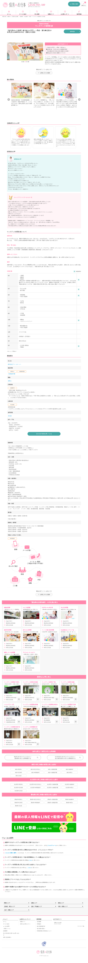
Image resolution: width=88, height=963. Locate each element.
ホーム (4, 921)
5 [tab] (28, 62)
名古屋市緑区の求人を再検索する (65, 758)
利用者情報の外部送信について (44, 931)
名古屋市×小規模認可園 (52, 787)
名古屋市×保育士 (69, 787)
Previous (8, 51)
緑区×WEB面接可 (35, 772)
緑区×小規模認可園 (52, 772)
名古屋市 (26, 16)
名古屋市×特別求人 (18, 784)
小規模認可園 (11, 374)
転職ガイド (22, 921)
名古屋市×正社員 (18, 790)
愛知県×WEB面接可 (35, 802)
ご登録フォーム (6, 928)
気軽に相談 (75, 4)
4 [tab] (27, 62)
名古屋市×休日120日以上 (35, 784)
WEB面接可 (12, 538)
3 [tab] (25, 62)
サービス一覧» (81, 926)
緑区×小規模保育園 (52, 769)
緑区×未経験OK (69, 769)
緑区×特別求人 (18, 769)
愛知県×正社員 (18, 805)
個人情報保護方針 (41, 926)
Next (41, 51)
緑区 (30, 16)
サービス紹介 (6, 924)
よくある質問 (6, 926)
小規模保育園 (21, 371)
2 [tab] (24, 62)
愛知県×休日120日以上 (35, 799)
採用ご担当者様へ (7, 937)
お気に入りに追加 (45, 73)
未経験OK (12, 387)
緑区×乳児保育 (18, 772)
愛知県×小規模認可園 (52, 802)
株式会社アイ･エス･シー (14, 364)
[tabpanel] (25, 51)
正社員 (10, 416)
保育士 (10, 381)
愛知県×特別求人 (18, 799)
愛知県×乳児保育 (18, 802)
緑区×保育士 (69, 772)
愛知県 (21, 16)
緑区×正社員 (18, 775)
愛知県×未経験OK (69, 799)
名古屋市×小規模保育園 (52, 784)
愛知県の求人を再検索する (23, 758)
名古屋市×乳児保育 (18, 787)
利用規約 (39, 924)
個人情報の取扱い (41, 928)
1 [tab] (22, 62)
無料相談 (72, 31)
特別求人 (12, 371)
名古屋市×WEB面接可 (35, 787)
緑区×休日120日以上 (35, 769)
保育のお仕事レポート (25, 924)
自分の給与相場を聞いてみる (44, 433)
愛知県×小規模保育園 (52, 799)
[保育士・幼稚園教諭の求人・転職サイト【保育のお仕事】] (14, 4)
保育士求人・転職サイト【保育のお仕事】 (10, 16)
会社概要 (39, 921)
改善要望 (5, 931)
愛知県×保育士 (69, 802)
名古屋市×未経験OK (69, 784)
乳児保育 (12, 404)
